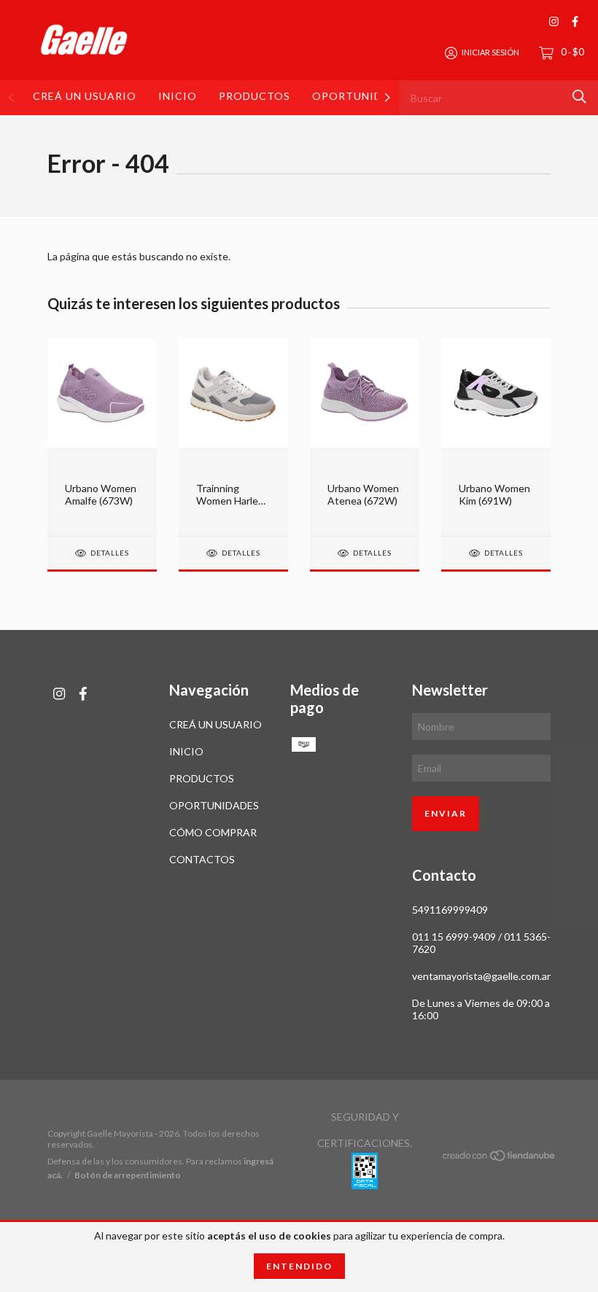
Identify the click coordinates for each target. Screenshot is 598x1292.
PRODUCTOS (254, 96)
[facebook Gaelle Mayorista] (575, 21)
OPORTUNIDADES (361, 96)
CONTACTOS (202, 859)
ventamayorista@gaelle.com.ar (481, 976)
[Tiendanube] (499, 1158)
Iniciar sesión (490, 52)
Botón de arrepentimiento (127, 1175)
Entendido (299, 1266)
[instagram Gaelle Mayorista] (553, 21)
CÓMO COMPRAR (213, 832)
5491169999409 (450, 909)
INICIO (177, 96)
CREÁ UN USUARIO (84, 96)
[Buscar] (579, 96)
